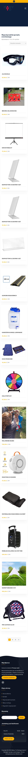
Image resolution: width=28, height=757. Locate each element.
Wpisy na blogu (7, 703)
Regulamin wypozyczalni (9, 706)
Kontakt (5, 696)
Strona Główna (7, 693)
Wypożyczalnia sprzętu (9, 700)
